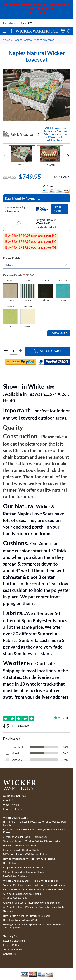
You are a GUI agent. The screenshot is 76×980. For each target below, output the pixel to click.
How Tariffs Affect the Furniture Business (26, 915)
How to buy (9, 863)
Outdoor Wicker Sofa (15, 898)
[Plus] (20, 350)
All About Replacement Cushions (22, 893)
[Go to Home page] (36, 31)
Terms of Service (12, 949)
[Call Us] (10, 31)
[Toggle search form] (69, 31)
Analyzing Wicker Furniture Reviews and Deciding (31, 902)
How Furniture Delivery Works (21, 920)
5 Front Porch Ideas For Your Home (23, 871)
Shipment (8, 911)
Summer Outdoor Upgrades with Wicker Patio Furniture (35, 885)
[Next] (68, 155)
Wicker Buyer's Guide (15, 817)
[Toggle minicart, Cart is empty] (63, 31)
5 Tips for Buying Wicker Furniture (23, 867)
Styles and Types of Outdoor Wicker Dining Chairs (31, 841)
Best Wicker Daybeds (15, 876)
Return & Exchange (14, 940)
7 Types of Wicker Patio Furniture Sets (25, 836)
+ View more (58, 333)
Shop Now (36, 13)
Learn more (58, 209)
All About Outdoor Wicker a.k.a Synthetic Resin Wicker (34, 907)
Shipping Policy (12, 936)
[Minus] (6, 350)
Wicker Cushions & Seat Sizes (19, 845)
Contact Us (9, 953)
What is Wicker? (12, 804)
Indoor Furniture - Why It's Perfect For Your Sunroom (33, 889)
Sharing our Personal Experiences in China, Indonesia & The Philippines (34, 926)
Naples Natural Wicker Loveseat (34, 40)
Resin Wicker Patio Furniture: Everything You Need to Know (34, 831)
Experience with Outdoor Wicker (22, 849)
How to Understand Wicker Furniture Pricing (29, 858)
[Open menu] (4, 31)
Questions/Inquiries (14, 795)
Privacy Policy (11, 945)
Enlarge (10, 300)
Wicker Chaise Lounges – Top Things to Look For (30, 880)
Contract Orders (12, 809)
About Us (8, 800)
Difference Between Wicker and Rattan (25, 854)
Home (6, 40)
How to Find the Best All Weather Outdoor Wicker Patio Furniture (35, 824)
